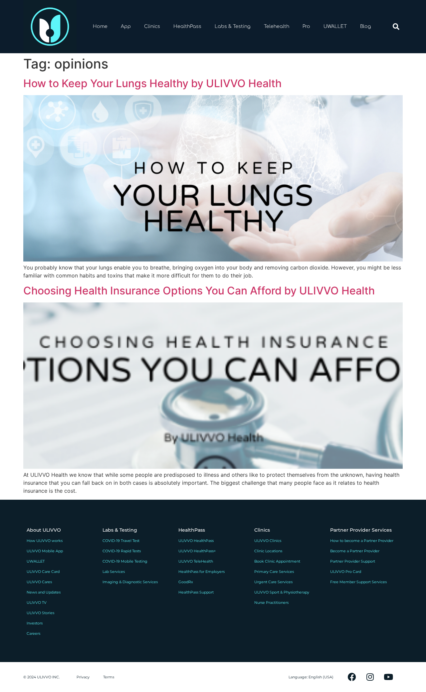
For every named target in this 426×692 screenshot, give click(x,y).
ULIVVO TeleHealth (195, 561)
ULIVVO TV (37, 602)
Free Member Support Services (358, 582)
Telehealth (276, 26)
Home (100, 26)
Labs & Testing (233, 26)
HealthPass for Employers (201, 571)
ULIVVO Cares (39, 582)
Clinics (152, 26)
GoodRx (185, 582)
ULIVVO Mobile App (45, 551)
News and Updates (44, 592)
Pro (306, 26)
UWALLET (335, 26)
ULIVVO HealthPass (196, 540)
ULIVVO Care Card (43, 571)
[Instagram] (370, 677)
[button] (396, 26)
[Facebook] (351, 677)
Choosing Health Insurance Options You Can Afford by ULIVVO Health (199, 290)
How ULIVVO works (45, 540)
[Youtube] (388, 677)
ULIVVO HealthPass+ (197, 551)
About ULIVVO (44, 530)
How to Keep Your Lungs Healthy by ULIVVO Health (152, 83)
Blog (365, 26)
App (126, 26)
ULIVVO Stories (40, 612)
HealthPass (187, 26)
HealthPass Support (196, 592)
